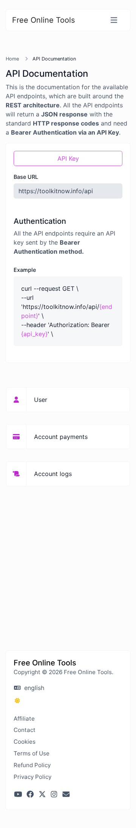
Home (12, 59)
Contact (25, 729)
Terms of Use (31, 753)
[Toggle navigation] (114, 20)
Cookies (25, 741)
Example (25, 270)
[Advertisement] (68, 564)
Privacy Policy (32, 776)
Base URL (26, 177)
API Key (68, 158)
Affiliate (24, 718)
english (33, 688)
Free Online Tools (43, 20)
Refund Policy (32, 765)
